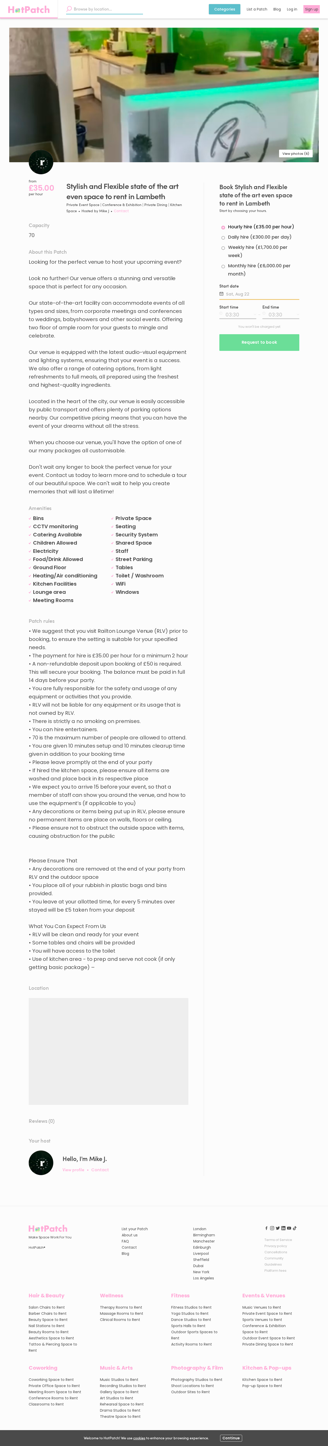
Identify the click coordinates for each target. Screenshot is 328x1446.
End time (270, 307)
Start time (228, 307)
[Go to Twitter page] (278, 1228)
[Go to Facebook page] (266, 1228)
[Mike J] (41, 1162)
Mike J (104, 210)
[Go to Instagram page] (272, 1228)
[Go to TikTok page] (295, 1228)
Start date (229, 286)
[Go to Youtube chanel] (289, 1228)
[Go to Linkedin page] (283, 1228)
